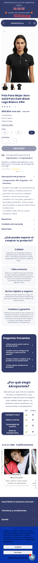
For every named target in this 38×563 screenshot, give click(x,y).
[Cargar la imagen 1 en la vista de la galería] (5, 86)
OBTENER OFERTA (19, 16)
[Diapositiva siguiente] (23, 171)
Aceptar (18, 547)
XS (5, 133)
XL (33, 132)
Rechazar (18, 552)
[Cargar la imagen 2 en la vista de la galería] (12, 86)
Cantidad (5, 137)
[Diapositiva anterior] (15, 171)
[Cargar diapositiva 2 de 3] (19, 171)
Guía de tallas (7, 125)
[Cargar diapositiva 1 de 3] (17, 171)
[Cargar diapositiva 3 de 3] (21, 171)
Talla (4, 129)
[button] (3, 23)
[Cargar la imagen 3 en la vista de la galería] (19, 86)
